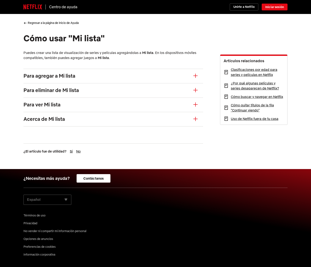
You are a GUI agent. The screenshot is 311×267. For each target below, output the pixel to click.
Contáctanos (93, 178)
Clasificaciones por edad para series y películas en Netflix (254, 72)
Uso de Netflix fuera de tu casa (254, 119)
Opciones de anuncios (38, 239)
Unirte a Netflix (244, 7)
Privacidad (30, 223)
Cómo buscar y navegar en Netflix (257, 97)
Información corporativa (39, 254)
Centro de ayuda (63, 6)
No (78, 151)
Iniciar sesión (274, 7)
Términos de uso (34, 215)
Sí (71, 151)
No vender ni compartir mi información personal (54, 231)
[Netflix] (32, 7)
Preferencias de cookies (39, 247)
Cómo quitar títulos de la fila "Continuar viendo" (252, 107)
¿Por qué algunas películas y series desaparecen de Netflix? (255, 85)
